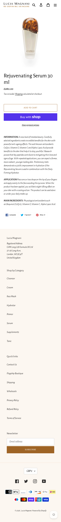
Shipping (19, 94)
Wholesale (12, 391)
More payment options (30, 125)
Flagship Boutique (15, 373)
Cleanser (11, 278)
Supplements (13, 332)
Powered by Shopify (39, 511)
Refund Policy (13, 409)
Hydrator (11, 305)
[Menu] (55, 5)
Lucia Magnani (26, 511)
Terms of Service (14, 418)
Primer (10, 314)
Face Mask (11, 296)
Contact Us (12, 364)
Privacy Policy (13, 400)
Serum (10, 323)
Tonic (9, 341)
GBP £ (29, 471)
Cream (10, 287)
